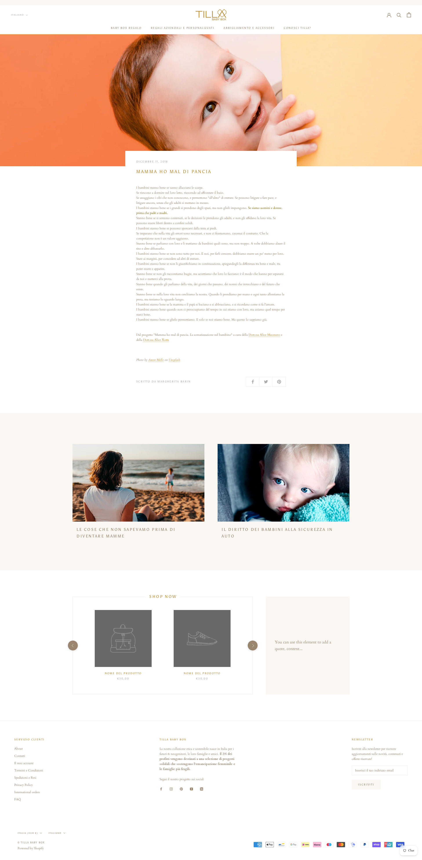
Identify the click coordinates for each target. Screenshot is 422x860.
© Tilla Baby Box (31, 842)
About (18, 749)
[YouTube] (191, 788)
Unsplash (174, 360)
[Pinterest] (181, 788)
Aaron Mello (156, 360)
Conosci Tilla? (297, 27)
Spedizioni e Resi (25, 778)
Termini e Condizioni (28, 770)
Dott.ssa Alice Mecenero (264, 335)
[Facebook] (161, 788)
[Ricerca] (399, 15)
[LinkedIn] (201, 788)
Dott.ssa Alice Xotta (156, 340)
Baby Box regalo (126, 27)
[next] (252, 645)
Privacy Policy (23, 785)
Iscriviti (366, 784)
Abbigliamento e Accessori (249, 27)
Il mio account (23, 763)
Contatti (19, 756)
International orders (27, 792)
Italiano (17, 15)
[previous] (73, 645)
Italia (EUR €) (28, 833)
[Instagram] (171, 788)
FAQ (17, 799)
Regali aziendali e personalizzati (182, 27)
